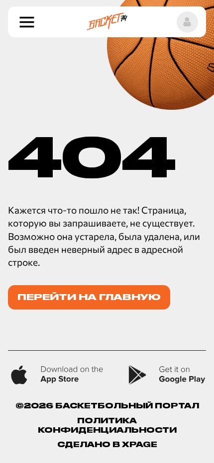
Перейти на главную (89, 297)
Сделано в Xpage (107, 444)
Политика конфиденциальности (107, 425)
